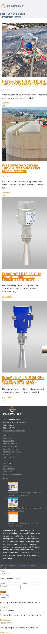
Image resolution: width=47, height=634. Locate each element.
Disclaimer (11, 568)
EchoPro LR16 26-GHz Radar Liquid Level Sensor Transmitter (21, 276)
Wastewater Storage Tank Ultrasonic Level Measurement (21, 168)
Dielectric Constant (10, 454)
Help (2, 571)
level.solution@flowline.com (14, 430)
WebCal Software (10, 443)
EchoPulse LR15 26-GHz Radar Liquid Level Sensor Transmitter (23, 380)
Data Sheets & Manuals (12, 474)
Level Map (7, 438)
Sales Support (5, 632)
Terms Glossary (9, 457)
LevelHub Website (10, 446)
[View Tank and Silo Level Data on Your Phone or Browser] (13, 513)
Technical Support (10, 471)
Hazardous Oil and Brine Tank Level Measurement (24, 82)
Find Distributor (9, 469)
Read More (6, 103)
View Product (7, 296)
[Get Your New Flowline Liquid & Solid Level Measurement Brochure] (13, 483)
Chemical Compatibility (12, 452)
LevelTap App (8, 440)
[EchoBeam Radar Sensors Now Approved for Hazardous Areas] (13, 498)
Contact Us (7, 466)
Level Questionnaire (11, 449)
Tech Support (5, 620)
